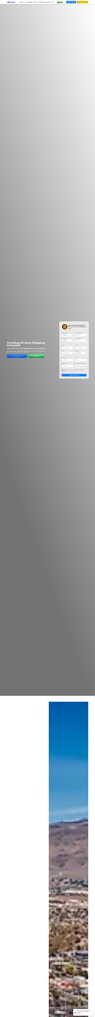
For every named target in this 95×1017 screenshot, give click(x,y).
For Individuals (28, 2)
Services (35, 2)
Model (76, 345)
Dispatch (21, 2)
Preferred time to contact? (80, 363)
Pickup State (64, 333)
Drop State (64, 338)
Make (63, 345)
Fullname (64, 358)
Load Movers (41, 2)
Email (76, 358)
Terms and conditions (73, 370)
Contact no (64, 363)
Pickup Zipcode (78, 333)
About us (48, 2)
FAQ (52, 2)
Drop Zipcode (78, 338)
